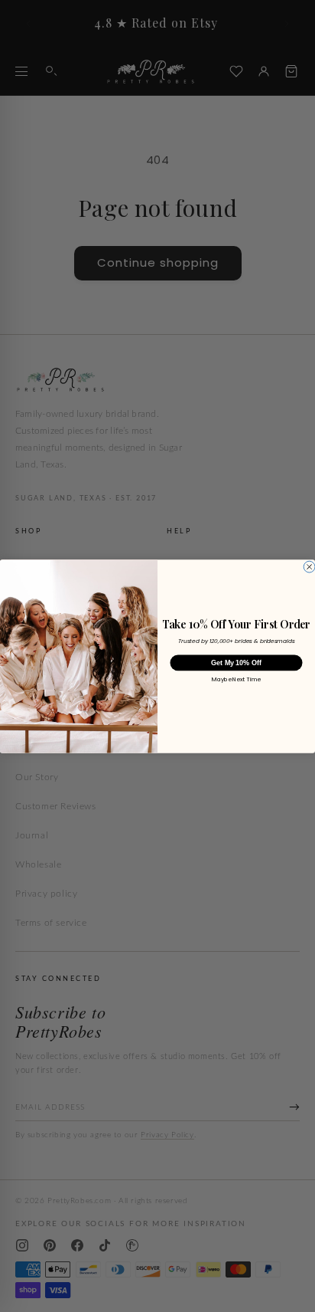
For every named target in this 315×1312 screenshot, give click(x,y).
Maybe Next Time (236, 680)
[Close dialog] (309, 566)
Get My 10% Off (236, 662)
